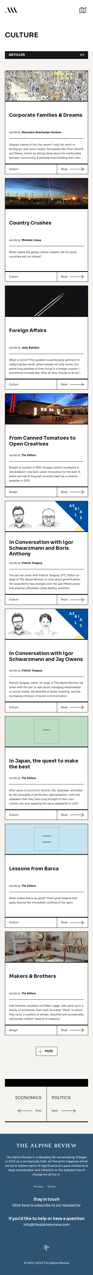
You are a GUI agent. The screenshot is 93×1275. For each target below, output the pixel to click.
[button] (83, 9)
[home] (11, 10)
